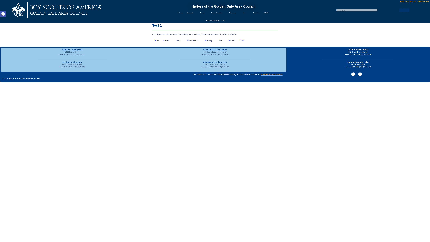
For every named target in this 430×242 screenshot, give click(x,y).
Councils (190, 13)
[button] (3, 14)
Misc (244, 13)
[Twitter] (404, 10)
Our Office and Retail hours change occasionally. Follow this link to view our (238, 74)
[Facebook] (401, 10)
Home (181, 13)
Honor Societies (217, 13)
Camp (202, 13)
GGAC (266, 13)
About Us (256, 13)
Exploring (232, 13)
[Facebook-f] (353, 74)
